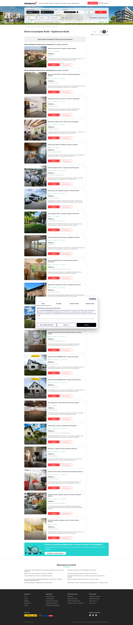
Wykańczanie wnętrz (94, 598)
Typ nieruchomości (45, 9)
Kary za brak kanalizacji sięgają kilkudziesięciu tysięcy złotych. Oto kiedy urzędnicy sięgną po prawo (43, 579)
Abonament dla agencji (51, 603)
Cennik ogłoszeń (50, 598)
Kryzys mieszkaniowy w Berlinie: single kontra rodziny (38, 575)
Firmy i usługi (63, 3)
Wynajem (46, 3)
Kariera (26, 598)
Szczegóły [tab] (58, 303)
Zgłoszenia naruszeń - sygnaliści (75, 603)
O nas (25, 596)
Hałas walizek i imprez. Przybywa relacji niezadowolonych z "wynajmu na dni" (88, 582)
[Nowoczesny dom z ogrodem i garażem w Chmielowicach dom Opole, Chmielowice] (35, 199)
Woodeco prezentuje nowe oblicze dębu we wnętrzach (82, 570)
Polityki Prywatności (104, 622)
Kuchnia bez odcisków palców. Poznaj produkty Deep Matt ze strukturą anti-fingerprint (44, 570)
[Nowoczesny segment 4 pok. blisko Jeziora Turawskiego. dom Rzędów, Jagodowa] (35, 130)
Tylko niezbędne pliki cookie (46, 324)
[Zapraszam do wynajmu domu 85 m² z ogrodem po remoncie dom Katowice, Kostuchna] (35, 293)
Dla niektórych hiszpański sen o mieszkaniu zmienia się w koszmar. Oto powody (86, 576)
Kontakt (26, 605)
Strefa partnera (93, 601)
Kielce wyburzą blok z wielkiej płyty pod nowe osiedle (38, 582)
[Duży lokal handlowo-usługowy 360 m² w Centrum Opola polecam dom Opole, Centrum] (35, 529)
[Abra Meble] (46, 615)
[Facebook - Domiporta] (90, 615)
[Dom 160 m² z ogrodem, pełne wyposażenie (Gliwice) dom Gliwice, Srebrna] (35, 457)
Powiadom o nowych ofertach (99, 17)
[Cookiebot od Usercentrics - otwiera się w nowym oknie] (90, 299)
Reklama (26, 601)
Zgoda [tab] (43, 303)
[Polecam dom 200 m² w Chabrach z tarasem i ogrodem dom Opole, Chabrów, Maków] (35, 153)
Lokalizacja (65, 9)
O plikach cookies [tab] (90, 303)
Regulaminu (95, 622)
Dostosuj (66, 324)
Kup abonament (75, 3)
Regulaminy (70, 596)
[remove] (75, 12)
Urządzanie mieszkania (94, 596)
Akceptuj (86, 324)
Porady (69, 3)
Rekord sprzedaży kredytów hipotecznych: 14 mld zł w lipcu (83, 579)
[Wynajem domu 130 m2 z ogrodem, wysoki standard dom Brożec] (35, 56)
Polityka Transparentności (74, 601)
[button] (1, 13)
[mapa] (107, 31)
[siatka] (101, 31)
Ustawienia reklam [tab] (74, 303)
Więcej (53, 64)
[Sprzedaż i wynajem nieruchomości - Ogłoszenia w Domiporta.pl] (30, 3)
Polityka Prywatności (73, 598)
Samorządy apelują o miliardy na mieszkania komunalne (82, 573)
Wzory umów (92, 603)
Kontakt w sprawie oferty (52, 601)
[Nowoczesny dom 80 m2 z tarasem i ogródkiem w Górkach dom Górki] (35, 245)
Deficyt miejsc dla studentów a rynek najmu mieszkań (38, 573)
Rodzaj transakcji (30, 9)
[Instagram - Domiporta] (93, 615)
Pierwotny (51, 3)
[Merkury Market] (30, 615)
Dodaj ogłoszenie (92, 3)
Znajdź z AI (101, 22)
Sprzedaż (41, 3)
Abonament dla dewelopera (53, 605)
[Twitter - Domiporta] (96, 615)
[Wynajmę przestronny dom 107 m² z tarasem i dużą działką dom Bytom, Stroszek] (35, 107)
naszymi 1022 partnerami (47, 310)
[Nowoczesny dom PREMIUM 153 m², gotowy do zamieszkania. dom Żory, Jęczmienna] (35, 388)
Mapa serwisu (27, 603)
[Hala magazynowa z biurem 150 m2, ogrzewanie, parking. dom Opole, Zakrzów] (35, 411)
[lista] (104, 31)
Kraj (56, 9)
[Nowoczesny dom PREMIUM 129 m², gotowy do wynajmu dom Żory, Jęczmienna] (35, 365)
